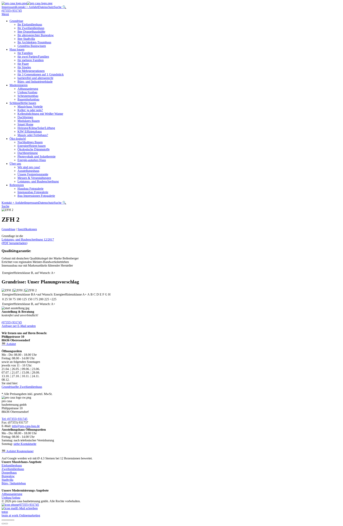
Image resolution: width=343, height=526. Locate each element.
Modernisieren (19, 85)
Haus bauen (17, 49)
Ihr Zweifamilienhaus (30, 28)
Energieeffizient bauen (31, 145)
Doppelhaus (9, 472)
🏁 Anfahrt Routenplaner (18, 451)
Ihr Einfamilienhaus (29, 24)
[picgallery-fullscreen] (9, 520)
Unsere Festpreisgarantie (32, 174)
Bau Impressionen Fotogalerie (36, 195)
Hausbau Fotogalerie (30, 188)
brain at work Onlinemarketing (21, 515)
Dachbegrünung (27, 153)
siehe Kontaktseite (24, 444)
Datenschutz (46, 7)
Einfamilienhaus (12, 465)
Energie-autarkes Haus (31, 160)
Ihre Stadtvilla (26, 38)
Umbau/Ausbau (27, 92)
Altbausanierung (27, 88)
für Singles (24, 67)
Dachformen (25, 117)
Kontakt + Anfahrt (26, 7)
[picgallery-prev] (3, 523)
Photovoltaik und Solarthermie (36, 156)
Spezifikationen (27, 229)
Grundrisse (16, 21)
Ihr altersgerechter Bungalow (35, 35)
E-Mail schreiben (27, 508)
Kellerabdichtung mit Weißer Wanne (40, 113)
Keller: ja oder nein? (30, 110)
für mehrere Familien (30, 60)
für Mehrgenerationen (31, 71)
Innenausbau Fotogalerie (32, 192)
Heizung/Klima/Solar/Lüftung (36, 128)
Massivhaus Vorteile (30, 106)
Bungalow (8, 476)
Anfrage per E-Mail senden (19, 326)
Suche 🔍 (60, 7)
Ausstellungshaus (28, 170)
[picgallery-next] (6, 523)
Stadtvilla (7, 479)
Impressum (8, 7)
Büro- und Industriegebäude (35, 81)
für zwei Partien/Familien (33, 56)
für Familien (25, 53)
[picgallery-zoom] (12, 520)
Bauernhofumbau (28, 99)
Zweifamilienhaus (13, 469)
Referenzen (17, 185)
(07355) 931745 (12, 10)
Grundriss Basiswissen (31, 46)
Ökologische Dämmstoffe (33, 149)
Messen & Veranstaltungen (34, 178)
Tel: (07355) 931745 (14, 419)
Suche (5, 206)
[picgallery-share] (6, 520)
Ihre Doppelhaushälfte (31, 31)
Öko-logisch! (18, 138)
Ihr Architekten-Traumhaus (34, 42)
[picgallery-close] (3, 520)
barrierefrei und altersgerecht (35, 78)
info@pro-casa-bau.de (26, 426)
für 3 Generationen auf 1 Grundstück (40, 74)
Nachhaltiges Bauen (30, 142)
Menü (5, 14)
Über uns (15, 163)
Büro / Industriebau (14, 483)
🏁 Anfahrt (9, 344)
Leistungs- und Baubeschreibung (38, 181)
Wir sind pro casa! (28, 167)
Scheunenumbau (27, 96)
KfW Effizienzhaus (29, 131)
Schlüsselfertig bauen (23, 103)
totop (5, 512)
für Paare (23, 63)
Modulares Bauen (28, 120)
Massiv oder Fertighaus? (32, 135)
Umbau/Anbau (11, 497)
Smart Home (25, 124)
